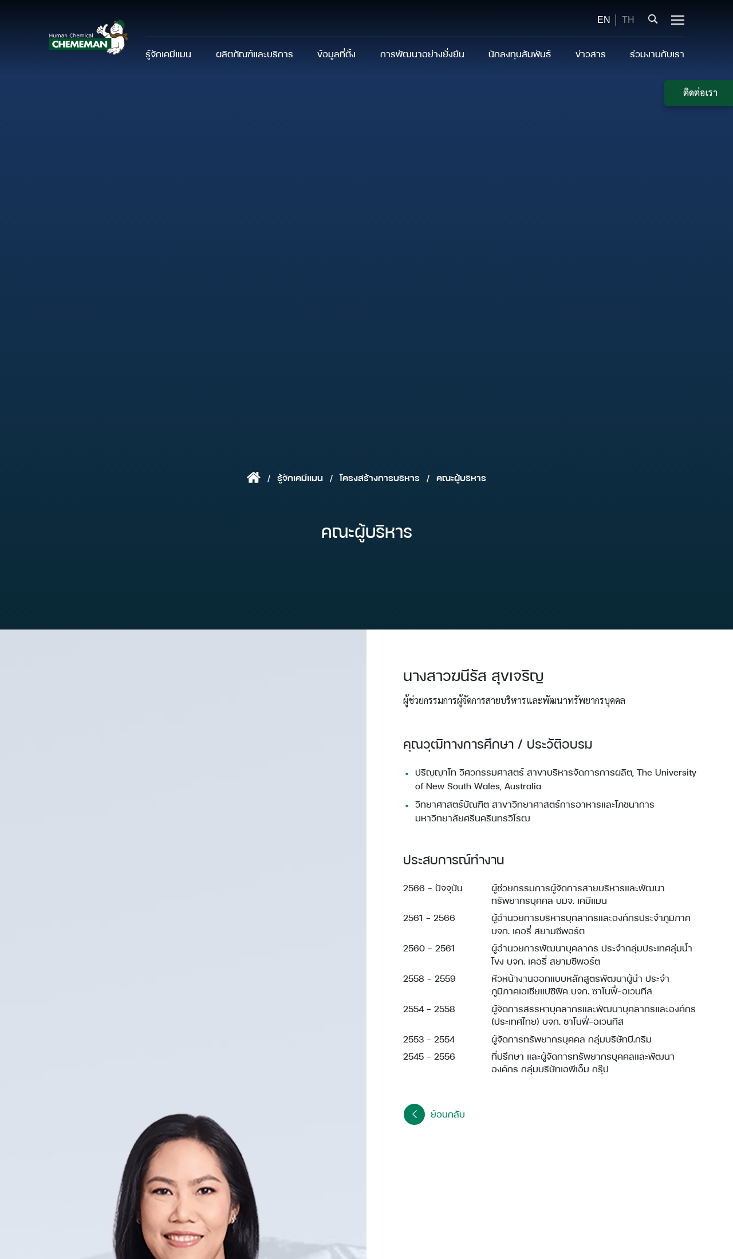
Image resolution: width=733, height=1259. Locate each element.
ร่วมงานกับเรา (657, 53)
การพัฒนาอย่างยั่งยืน (422, 53)
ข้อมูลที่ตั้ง (336, 53)
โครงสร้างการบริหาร (380, 477)
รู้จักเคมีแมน (168, 53)
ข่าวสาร (591, 53)
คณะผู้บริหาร (461, 477)
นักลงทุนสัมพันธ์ (519, 53)
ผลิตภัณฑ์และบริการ (254, 53)
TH (628, 20)
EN (603, 20)
